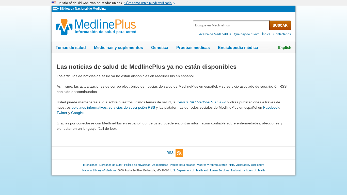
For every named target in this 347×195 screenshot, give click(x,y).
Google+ (78, 113)
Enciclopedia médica (238, 47)
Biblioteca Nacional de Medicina (83, 8)
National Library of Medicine (99, 170)
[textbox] (231, 25)
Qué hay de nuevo (246, 34)
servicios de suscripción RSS (132, 107)
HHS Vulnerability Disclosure (246, 164)
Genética (159, 47)
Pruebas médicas (193, 47)
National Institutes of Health (248, 170)
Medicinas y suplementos (118, 47)
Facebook (271, 107)
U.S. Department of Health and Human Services (199, 170)
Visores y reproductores (212, 164)
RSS (170, 153)
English (284, 47)
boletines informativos (89, 107)
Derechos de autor (110, 164)
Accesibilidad (160, 164)
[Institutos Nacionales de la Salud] (56, 8)
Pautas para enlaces (182, 164)
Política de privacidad (137, 164)
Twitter (62, 113)
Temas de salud (71, 47)
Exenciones (90, 164)
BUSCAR (280, 25)
